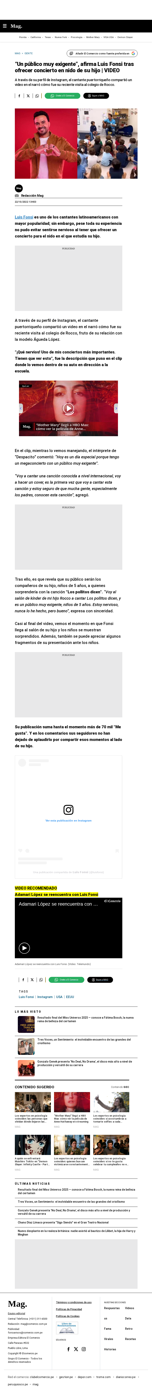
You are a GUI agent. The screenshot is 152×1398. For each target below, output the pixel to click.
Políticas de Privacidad (69, 1309)
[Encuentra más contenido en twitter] (28, 95)
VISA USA (109, 37)
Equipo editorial (16, 1313)
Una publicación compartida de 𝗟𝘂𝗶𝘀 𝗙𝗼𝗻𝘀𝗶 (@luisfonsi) (68, 872)
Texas (48, 37)
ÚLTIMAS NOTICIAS (32, 1183)
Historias (110, 1349)
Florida (23, 37)
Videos (129, 1308)
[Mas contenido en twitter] (76, 1349)
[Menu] (6, 26)
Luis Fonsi (26, 997)
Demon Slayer (125, 37)
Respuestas (112, 1308)
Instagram (45, 997)
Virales (108, 1339)
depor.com (84, 1377)
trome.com (103, 1377)
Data (128, 1318)
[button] (24, 948)
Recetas (130, 1339)
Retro (129, 1328)
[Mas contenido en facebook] (68, 1349)
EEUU (70, 997)
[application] (68, 928)
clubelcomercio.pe (42, 1377)
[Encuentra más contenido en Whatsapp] (37, 95)
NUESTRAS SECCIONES (115, 1302)
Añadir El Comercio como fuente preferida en (102, 53)
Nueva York (61, 37)
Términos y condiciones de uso (74, 1302)
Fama (107, 1328)
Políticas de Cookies (68, 1316)
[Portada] (17, 1310)
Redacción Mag (32, 196)
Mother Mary (93, 37)
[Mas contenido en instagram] (83, 1349)
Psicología (76, 37)
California (35, 37)
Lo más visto (28, 1011)
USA (59, 997)
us (105, 1318)
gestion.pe (66, 1377)
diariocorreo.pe (126, 1377)
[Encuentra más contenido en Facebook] (19, 95)
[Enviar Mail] (17, 195)
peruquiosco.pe (18, 1384)
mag (35, 1384)
